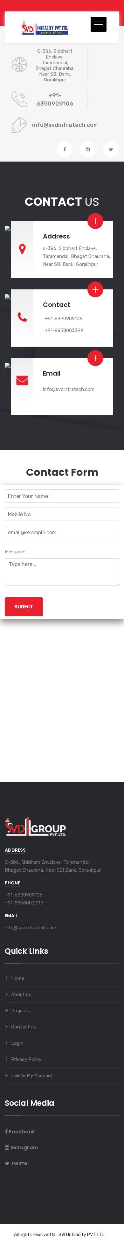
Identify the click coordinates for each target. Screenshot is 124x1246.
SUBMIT (23, 607)
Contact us (23, 1027)
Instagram (24, 1147)
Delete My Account (32, 1075)
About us (21, 994)
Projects (20, 1011)
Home (17, 978)
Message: (15, 552)
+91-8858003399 (64, 330)
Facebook (22, 1131)
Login (17, 1043)
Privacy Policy (26, 1059)
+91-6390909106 (63, 319)
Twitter (20, 1163)
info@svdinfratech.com (65, 124)
